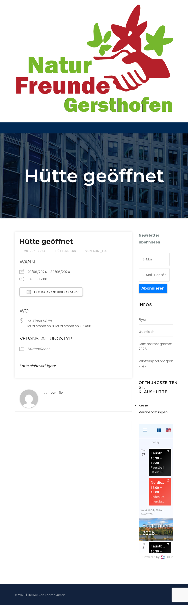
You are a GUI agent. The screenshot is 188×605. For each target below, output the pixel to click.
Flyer (143, 319)
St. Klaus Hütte (40, 320)
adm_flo (56, 392)
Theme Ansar (55, 595)
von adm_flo (96, 251)
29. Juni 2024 (35, 251)
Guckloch (147, 331)
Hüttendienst (66, 251)
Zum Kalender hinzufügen (54, 292)
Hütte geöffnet (46, 241)
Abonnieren (153, 288)
